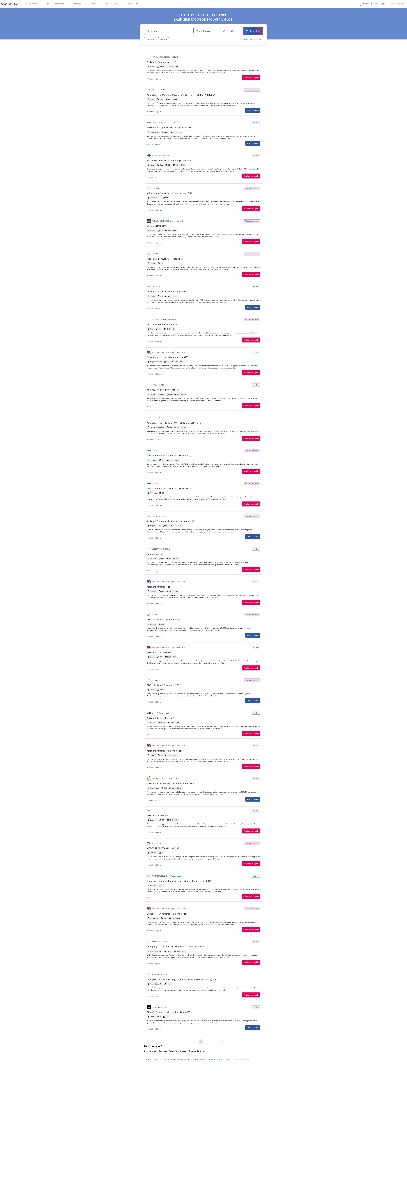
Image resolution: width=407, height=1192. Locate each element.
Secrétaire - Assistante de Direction (173, 1051)
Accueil (148, 1059)
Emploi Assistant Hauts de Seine (219, 1059)
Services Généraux (197, 1051)
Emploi (156, 1059)
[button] (189, 31)
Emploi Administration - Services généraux (176, 1059)
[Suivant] (227, 1041)
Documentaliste (150, 1051)
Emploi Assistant (199, 1059)
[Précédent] (179, 1041)
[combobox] (169, 31)
